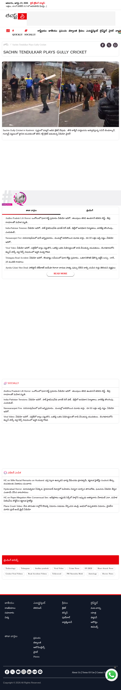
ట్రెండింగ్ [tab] (89, 210)
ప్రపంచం (63, 31)
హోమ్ (6, 45)
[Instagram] (23, 671)
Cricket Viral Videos (14, 574)
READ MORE (60, 274)
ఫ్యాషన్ (94, 618)
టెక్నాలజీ (73, 31)
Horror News (107, 574)
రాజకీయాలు (10, 608)
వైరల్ (111, 31)
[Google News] (34, 671)
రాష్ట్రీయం (42, 31)
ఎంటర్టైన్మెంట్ (92, 31)
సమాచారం (9, 613)
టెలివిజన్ (37, 608)
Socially (30, 35)
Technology (11, 568)
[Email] (40, 671)
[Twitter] (109, 45)
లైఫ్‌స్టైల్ (103, 31)
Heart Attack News (105, 568)
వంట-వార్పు (96, 608)
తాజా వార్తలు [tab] (31, 210)
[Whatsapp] (115, 45)
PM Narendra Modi (75, 574)
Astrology (93, 574)
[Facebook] (102, 45)
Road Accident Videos (37, 574)
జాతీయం (53, 31)
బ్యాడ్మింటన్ (67, 622)
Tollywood (56, 574)
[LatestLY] (16, 17)
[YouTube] (18, 671)
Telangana (25, 568)
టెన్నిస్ (65, 613)
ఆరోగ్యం (94, 622)
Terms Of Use (88, 673)
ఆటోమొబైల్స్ (39, 647)
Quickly (17, 35)
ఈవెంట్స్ (94, 627)
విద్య (7, 618)
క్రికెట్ (64, 608)
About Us (76, 673)
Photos (36, 657)
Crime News (74, 568)
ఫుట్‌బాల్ (66, 618)
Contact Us (101, 673)
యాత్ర (93, 613)
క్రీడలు (81, 31)
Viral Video (59, 568)
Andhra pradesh (42, 568)
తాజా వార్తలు (11, 637)
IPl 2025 (88, 568)
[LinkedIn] (29, 671)
